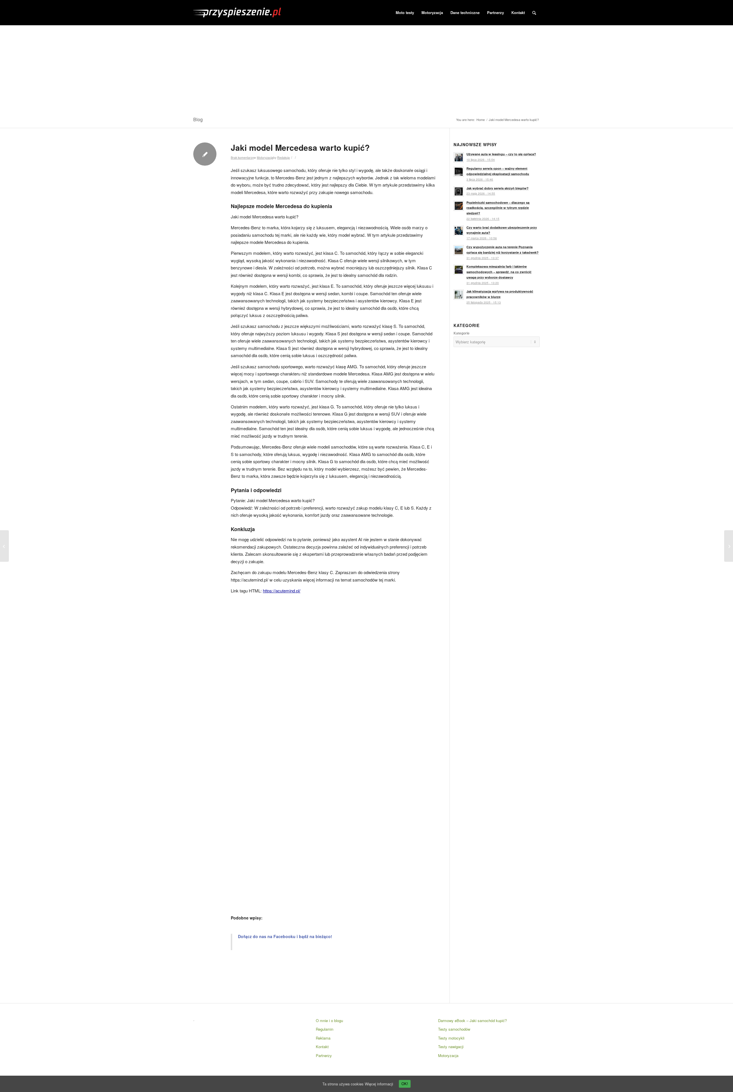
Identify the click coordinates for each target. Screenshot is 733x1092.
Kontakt (322, 1046)
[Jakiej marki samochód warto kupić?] (4, 546)
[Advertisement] (366, 68)
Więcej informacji (379, 1084)
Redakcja (283, 157)
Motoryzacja (265, 157)
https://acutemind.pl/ (281, 591)
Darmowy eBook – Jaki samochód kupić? (472, 1020)
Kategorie (462, 333)
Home (480, 120)
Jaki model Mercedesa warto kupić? (300, 147)
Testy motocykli (451, 1038)
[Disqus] (333, 675)
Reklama (323, 1038)
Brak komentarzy (242, 157)
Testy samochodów (454, 1029)
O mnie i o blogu (329, 1020)
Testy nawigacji (451, 1046)
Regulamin (324, 1029)
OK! (404, 1084)
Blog (198, 119)
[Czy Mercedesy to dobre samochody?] (728, 546)
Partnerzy (324, 1055)
